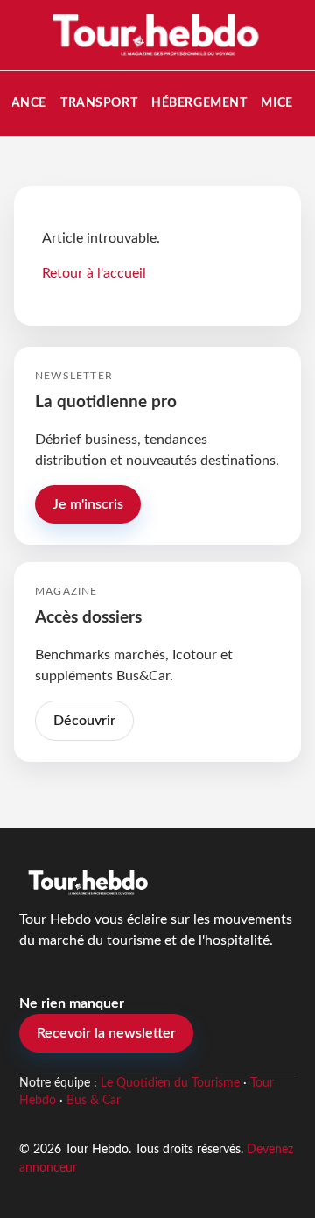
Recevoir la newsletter (106, 1033)
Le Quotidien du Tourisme (170, 1083)
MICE (276, 102)
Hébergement (199, 102)
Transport (98, 102)
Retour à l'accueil (94, 273)
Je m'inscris (87, 504)
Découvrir (84, 721)
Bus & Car (93, 1101)
